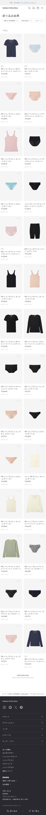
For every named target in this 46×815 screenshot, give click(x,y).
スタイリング (7, 764)
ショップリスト (8, 760)
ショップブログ (8, 767)
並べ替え (35, 811)
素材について (7, 771)
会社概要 (6, 784)
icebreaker (25, 20)
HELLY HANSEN (9, 20)
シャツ (37, 20)
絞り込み (13, 811)
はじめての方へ (8, 753)
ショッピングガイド (10, 756)
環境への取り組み (9, 781)
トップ (4, 694)
